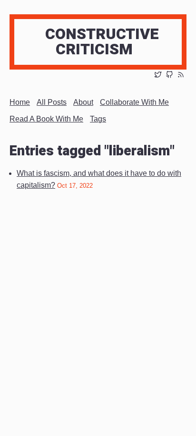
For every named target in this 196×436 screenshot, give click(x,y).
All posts (52, 102)
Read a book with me (46, 119)
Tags (98, 119)
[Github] (169, 75)
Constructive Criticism (102, 42)
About (83, 102)
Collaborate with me (134, 102)
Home (20, 102)
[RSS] (180, 75)
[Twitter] (158, 75)
